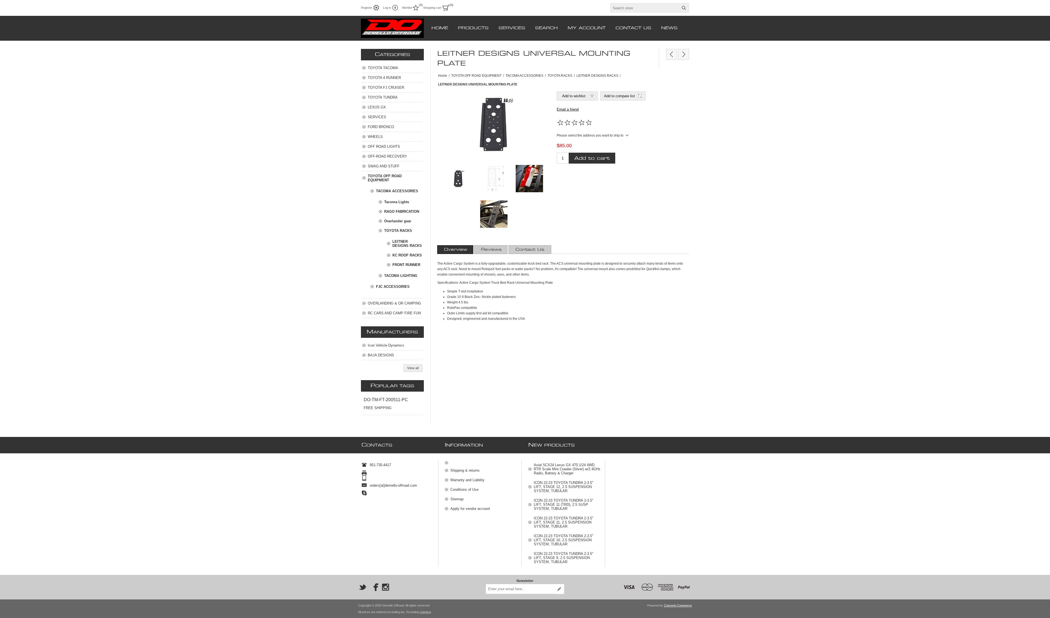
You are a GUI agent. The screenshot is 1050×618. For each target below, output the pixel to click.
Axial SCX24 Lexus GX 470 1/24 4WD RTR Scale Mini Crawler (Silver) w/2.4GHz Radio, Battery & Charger (567, 469)
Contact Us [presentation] (529, 250)
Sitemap (456, 499)
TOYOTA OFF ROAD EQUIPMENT (385, 178)
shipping (425, 612)
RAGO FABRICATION (401, 211)
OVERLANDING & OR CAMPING (394, 303)
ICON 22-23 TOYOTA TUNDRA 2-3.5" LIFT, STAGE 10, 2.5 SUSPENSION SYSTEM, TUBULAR (563, 540)
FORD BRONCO (381, 127)
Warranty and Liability (467, 480)
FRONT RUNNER (406, 265)
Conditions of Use (464, 489)
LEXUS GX (377, 107)
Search (684, 8)
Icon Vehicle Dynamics (386, 345)
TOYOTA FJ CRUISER (386, 87)
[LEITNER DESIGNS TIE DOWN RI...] (671, 54)
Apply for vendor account (470, 509)
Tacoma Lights (396, 202)
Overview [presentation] (455, 250)
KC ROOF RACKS (407, 255)
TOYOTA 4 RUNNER (384, 78)
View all (413, 368)
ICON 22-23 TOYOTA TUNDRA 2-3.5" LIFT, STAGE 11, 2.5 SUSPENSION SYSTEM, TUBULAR (563, 522)
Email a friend (568, 109)
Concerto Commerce (678, 605)
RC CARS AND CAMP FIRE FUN (394, 313)
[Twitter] (362, 587)
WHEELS (375, 137)
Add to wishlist (573, 96)
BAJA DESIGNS (381, 355)
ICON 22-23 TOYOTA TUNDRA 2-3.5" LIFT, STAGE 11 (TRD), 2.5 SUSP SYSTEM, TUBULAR (563, 504)
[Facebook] (374, 587)
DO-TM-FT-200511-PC (386, 399)
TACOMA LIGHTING (400, 276)
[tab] (455, 249)
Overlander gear (397, 221)
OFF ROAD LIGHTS (384, 146)
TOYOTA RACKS (398, 231)
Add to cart (592, 158)
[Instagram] (385, 587)
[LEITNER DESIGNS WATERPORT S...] (683, 54)
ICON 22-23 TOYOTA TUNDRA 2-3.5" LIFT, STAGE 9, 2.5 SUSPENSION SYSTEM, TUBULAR (563, 558)
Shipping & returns (465, 470)
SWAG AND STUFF (383, 166)
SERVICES (377, 117)
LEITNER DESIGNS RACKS (407, 243)
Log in (387, 7)
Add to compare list (619, 96)
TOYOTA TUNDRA (383, 97)
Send (559, 589)
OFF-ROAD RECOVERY (387, 156)
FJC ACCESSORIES (393, 287)
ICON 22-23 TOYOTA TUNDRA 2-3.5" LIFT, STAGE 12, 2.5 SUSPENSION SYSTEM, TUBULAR (563, 487)
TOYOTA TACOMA (383, 68)
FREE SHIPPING (378, 408)
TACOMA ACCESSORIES (397, 191)
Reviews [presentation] (491, 250)
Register (366, 7)
